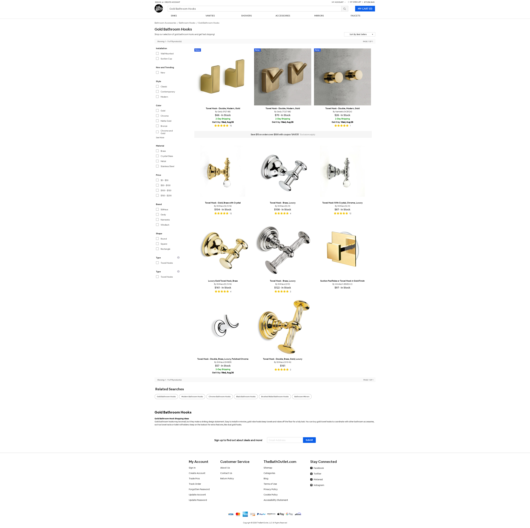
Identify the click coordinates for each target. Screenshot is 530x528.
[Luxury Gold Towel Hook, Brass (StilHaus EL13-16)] (222, 249)
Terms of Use (270, 483)
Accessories (282, 15)
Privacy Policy (271, 489)
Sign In (158, 2)
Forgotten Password (199, 489)
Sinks (174, 15)
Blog (266, 478)
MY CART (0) (365, 8)
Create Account (172, 2)
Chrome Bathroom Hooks (219, 396)
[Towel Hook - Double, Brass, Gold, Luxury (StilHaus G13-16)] (282, 327)
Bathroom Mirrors (301, 396)
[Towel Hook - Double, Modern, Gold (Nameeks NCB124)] (342, 76)
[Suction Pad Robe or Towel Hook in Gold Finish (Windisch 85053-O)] (342, 249)
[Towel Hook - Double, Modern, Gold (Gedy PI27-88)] (222, 76)
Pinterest (318, 479)
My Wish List (355, 2)
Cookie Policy (271, 494)
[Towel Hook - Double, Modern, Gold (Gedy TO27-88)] (282, 76)
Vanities (210, 15)
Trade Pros (194, 478)
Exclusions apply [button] (307, 134)
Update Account (197, 494)
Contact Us (226, 473)
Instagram (319, 485)
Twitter (317, 473)
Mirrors (319, 15)
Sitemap (268, 467)
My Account (338, 2)
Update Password (198, 500)
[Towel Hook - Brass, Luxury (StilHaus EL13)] (282, 171)
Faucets (355, 15)
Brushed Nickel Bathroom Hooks (275, 396)
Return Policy (227, 478)
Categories (269, 473)
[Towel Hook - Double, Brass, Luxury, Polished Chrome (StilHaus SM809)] (222, 327)
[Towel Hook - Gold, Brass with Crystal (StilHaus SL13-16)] (222, 171)
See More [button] (160, 137)
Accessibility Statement (276, 500)
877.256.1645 (369, 2)
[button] (359, 34)
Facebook (319, 468)
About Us (225, 467)
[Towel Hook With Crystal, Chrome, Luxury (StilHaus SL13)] (342, 171)
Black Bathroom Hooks (245, 396)
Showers (246, 15)
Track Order (195, 483)
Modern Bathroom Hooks (192, 396)
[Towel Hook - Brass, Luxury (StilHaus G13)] (282, 249)
